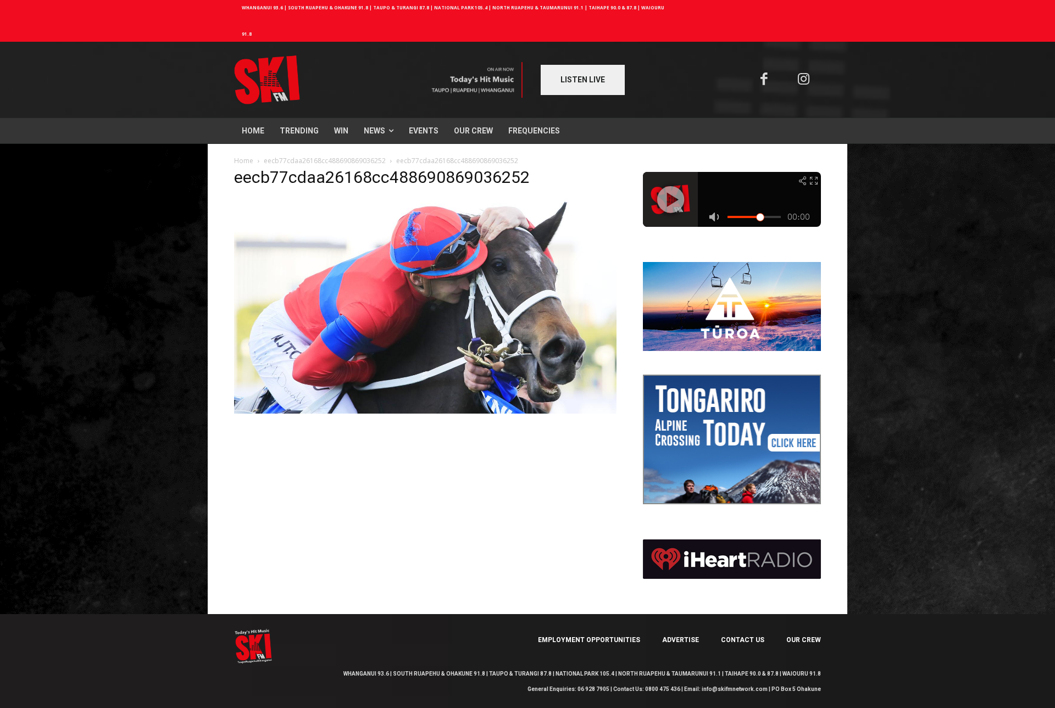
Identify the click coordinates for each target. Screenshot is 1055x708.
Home (243, 160)
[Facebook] (764, 80)
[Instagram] (804, 80)
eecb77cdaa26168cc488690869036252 (325, 160)
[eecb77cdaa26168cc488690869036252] (425, 410)
